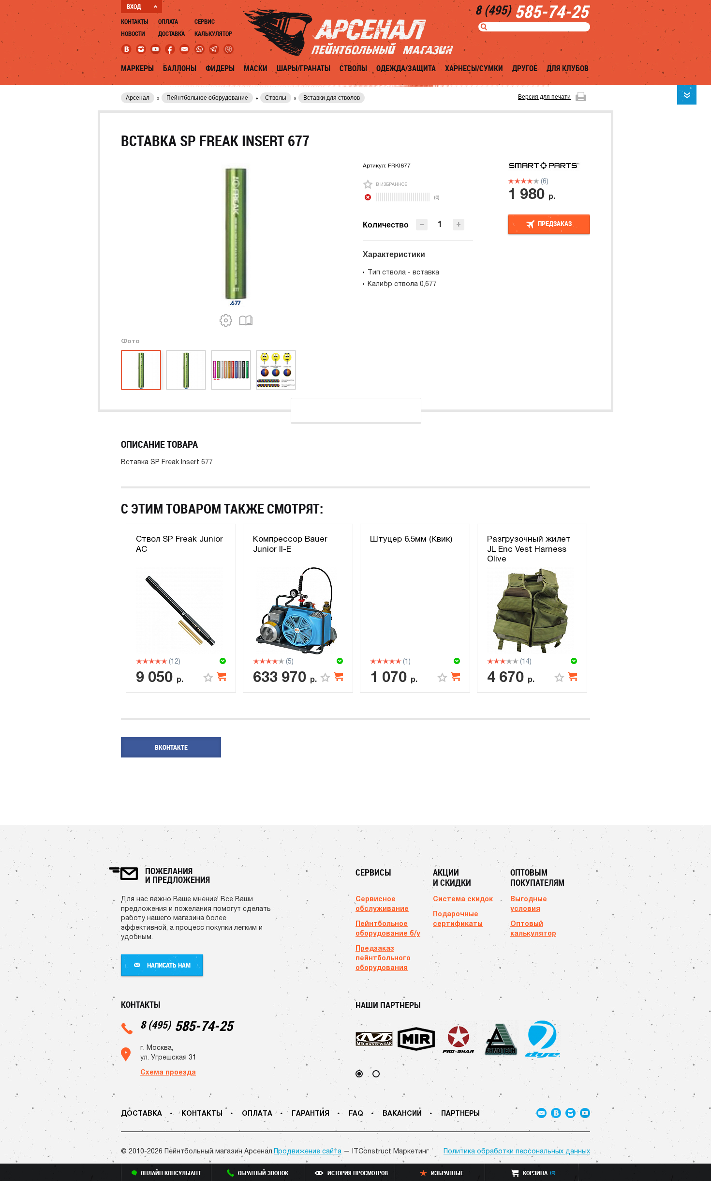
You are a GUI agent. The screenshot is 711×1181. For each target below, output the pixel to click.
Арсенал (137, 97)
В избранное (391, 184)
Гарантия (310, 1113)
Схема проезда (168, 1072)
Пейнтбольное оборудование (207, 97)
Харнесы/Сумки (474, 68)
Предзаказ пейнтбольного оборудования (383, 957)
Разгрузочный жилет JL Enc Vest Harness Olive (529, 548)
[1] (511, 181)
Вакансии (402, 1113)
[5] (536, 181)
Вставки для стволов (331, 97)
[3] (523, 181)
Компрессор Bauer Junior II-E (290, 543)
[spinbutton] (440, 223)
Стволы (353, 68)
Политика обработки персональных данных (517, 1151)
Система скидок (463, 898)
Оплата (168, 21)
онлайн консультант (171, 1172)
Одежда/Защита (406, 68)
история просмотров (357, 1172)
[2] (517, 181)
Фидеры (220, 68)
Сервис (204, 21)
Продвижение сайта (307, 1151)
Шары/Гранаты (303, 68)
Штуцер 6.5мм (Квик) (411, 539)
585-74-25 (186, 1025)
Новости (133, 33)
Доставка (171, 33)
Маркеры (137, 68)
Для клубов (568, 68)
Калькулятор (213, 33)
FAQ (356, 1113)
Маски (255, 68)
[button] (458, 224)
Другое (524, 68)
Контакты (134, 21)
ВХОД (134, 6)
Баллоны (179, 68)
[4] (530, 181)
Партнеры (460, 1113)
